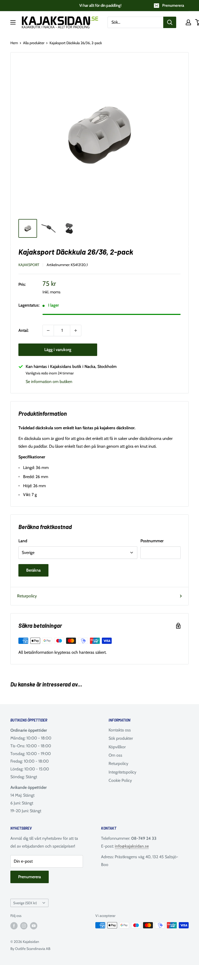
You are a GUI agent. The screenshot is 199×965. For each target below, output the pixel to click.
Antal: (23, 330)
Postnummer (152, 540)
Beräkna (33, 570)
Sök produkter (121, 738)
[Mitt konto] (188, 22)
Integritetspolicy (122, 772)
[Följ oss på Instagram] (23, 926)
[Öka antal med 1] (75, 330)
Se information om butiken (49, 381)
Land (22, 540)
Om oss (115, 755)
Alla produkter (33, 43)
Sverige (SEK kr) (25, 903)
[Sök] (169, 22)
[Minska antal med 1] (48, 330)
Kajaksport (28, 264)
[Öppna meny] (13, 22)
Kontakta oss (120, 730)
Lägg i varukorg (57, 349)
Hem (14, 43)
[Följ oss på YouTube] (33, 926)
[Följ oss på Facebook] (14, 926)
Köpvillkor (117, 746)
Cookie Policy (120, 780)
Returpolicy (27, 595)
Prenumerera (173, 5)
